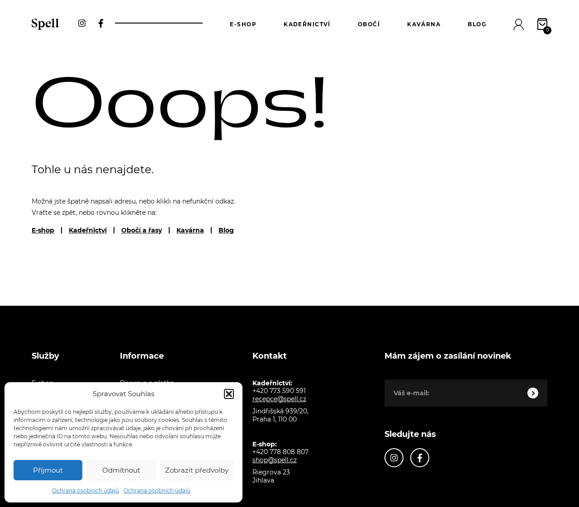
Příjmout (48, 470)
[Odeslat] (532, 393)
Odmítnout (121, 470)
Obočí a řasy (141, 230)
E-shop (243, 24)
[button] (228, 393)
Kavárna (424, 24)
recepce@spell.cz (279, 399)
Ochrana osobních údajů (85, 490)
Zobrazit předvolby (196, 470)
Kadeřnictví (307, 24)
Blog (477, 24)
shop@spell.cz (274, 460)
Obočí (369, 24)
